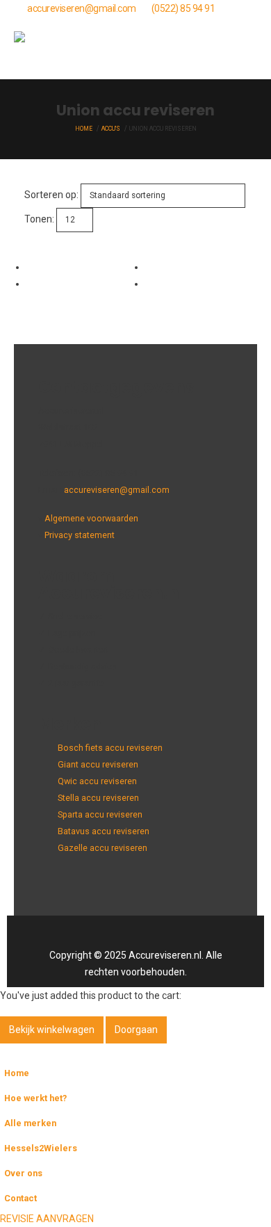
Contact (20, 1198)
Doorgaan (136, 1029)
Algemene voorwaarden (91, 518)
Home (16, 1073)
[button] (244, 48)
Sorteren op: (51, 194)
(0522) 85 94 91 (183, 8)
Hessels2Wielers (40, 1148)
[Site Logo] (48, 48)
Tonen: (39, 219)
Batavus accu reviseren (103, 831)
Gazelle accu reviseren (102, 848)
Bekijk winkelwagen (52, 1029)
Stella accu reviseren (98, 798)
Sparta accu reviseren (100, 814)
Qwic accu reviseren (97, 781)
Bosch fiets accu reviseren (110, 747)
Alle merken (30, 1123)
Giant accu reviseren (98, 764)
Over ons (23, 1173)
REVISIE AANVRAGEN (47, 1218)
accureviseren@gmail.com (81, 8)
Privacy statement (79, 535)
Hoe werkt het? (35, 1098)
